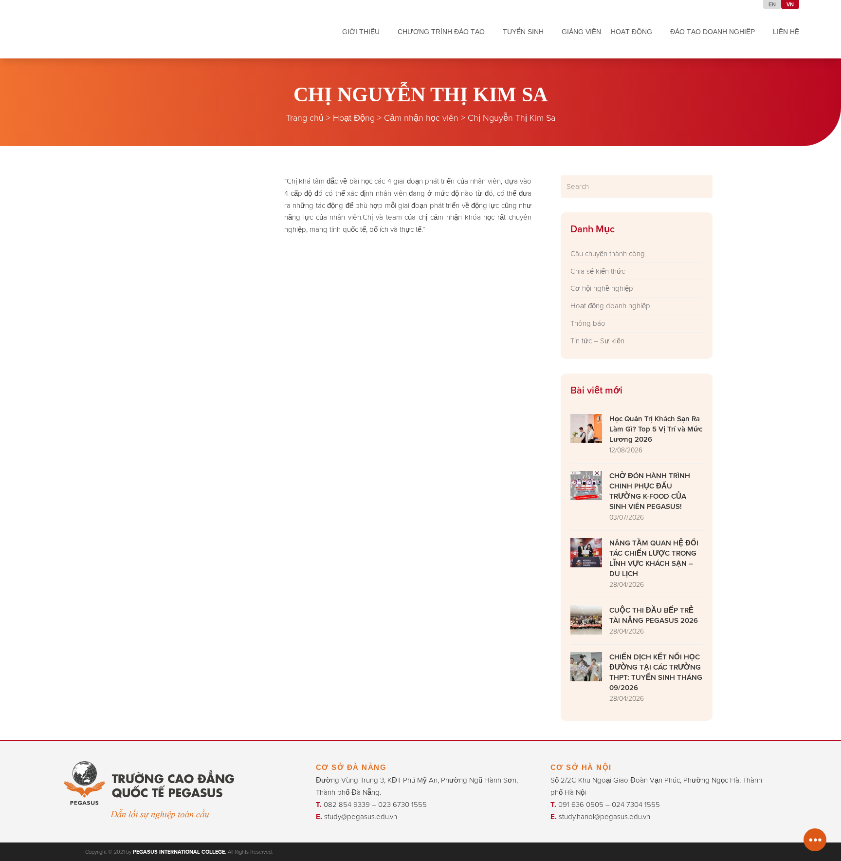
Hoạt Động (354, 117)
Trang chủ (305, 117)
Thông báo (587, 323)
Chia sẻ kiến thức (597, 271)
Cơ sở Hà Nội (581, 767)
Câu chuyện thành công (607, 253)
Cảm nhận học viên (421, 117)
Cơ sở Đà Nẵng (351, 767)
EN (772, 4)
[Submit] (703, 186)
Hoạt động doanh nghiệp (610, 305)
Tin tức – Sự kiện (597, 341)
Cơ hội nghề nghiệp (601, 288)
